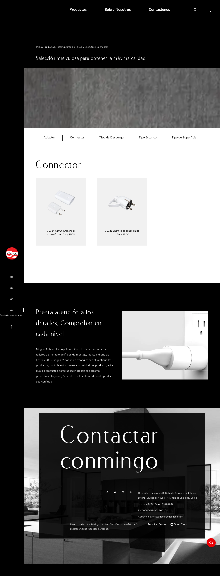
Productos (49, 46)
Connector (77, 137)
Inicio (39, 46)
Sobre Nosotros (118, 9)
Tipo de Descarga (111, 137)
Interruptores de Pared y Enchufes (76, 46)
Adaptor (49, 137)
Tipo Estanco (148, 137)
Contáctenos (159, 9)
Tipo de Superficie (184, 137)
